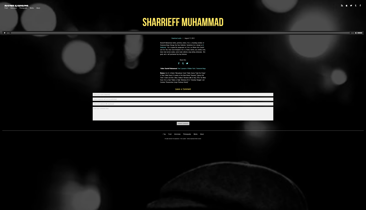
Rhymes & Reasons (16, 6)
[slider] (360, 32)
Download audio (176, 38)
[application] (183, 33)
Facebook (360, 5)
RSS (342, 5)
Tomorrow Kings (200, 68)
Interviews (13, 8)
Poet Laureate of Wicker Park (186, 68)
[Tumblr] (183, 63)
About (38, 8)
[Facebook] (179, 63)
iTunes (346, 5)
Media (32, 8)
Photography (23, 8)
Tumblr (356, 5)
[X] (187, 63)
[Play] (5, 33)
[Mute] (356, 33)
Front (6, 8)
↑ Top (164, 134)
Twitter (351, 5)
